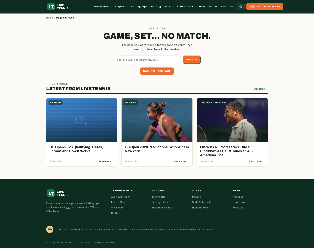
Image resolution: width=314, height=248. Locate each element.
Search (191, 59)
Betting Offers (160, 6)
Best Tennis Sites (162, 207)
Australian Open (120, 196)
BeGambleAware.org (189, 229)
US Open (116, 213)
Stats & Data (185, 6)
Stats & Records (201, 202)
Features (227, 6)
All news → (261, 89)
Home (49, 18)
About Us (238, 196)
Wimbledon (117, 207)
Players (119, 6)
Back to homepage (157, 71)
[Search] (241, 6)
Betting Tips (139, 6)
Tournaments (99, 6)
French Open (118, 202)
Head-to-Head (200, 207)
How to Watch (208, 6)
